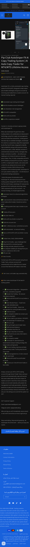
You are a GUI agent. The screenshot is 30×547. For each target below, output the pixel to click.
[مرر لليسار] (11, 52)
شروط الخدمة (8, 543)
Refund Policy (7, 464)
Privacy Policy (7, 461)
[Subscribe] (24, 497)
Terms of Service (7, 468)
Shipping (3, 73)
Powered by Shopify (13, 533)
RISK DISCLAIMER (8, 453)
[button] (2, 15)
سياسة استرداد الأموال (23, 533)
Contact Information (8, 457)
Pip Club (7, 533)
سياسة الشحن (15, 543)
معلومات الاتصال (23, 543)
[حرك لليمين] (18, 52)
